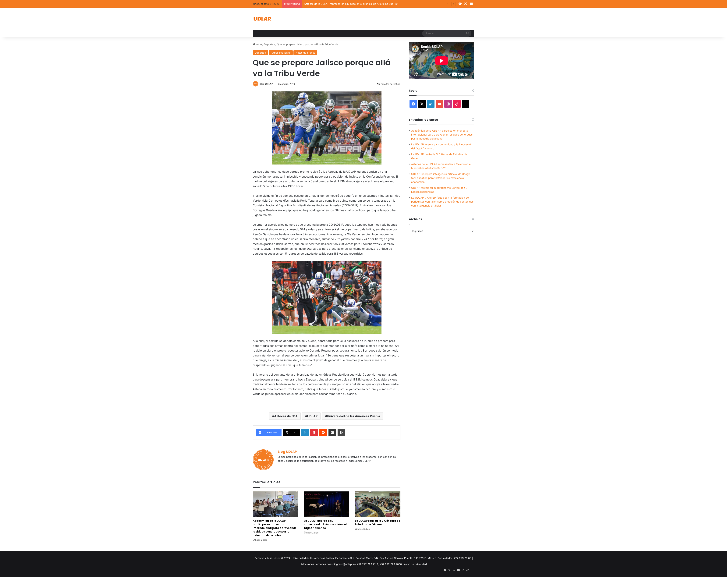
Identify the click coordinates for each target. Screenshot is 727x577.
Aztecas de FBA (286, 416)
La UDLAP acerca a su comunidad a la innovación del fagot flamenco (325, 524)
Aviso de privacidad (415, 564)
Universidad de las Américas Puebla (353, 416)
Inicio (258, 44)
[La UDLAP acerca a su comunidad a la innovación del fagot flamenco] (326, 504)
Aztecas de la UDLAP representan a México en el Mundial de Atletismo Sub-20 (351, 3)
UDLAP (312, 416)
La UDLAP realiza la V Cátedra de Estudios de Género (377, 522)
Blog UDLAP (266, 84)
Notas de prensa (305, 52)
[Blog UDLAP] (262, 18)
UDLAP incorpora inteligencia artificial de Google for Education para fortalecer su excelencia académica (440, 177)
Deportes (269, 44)
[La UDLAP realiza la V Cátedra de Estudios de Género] (377, 504)
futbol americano (281, 52)
